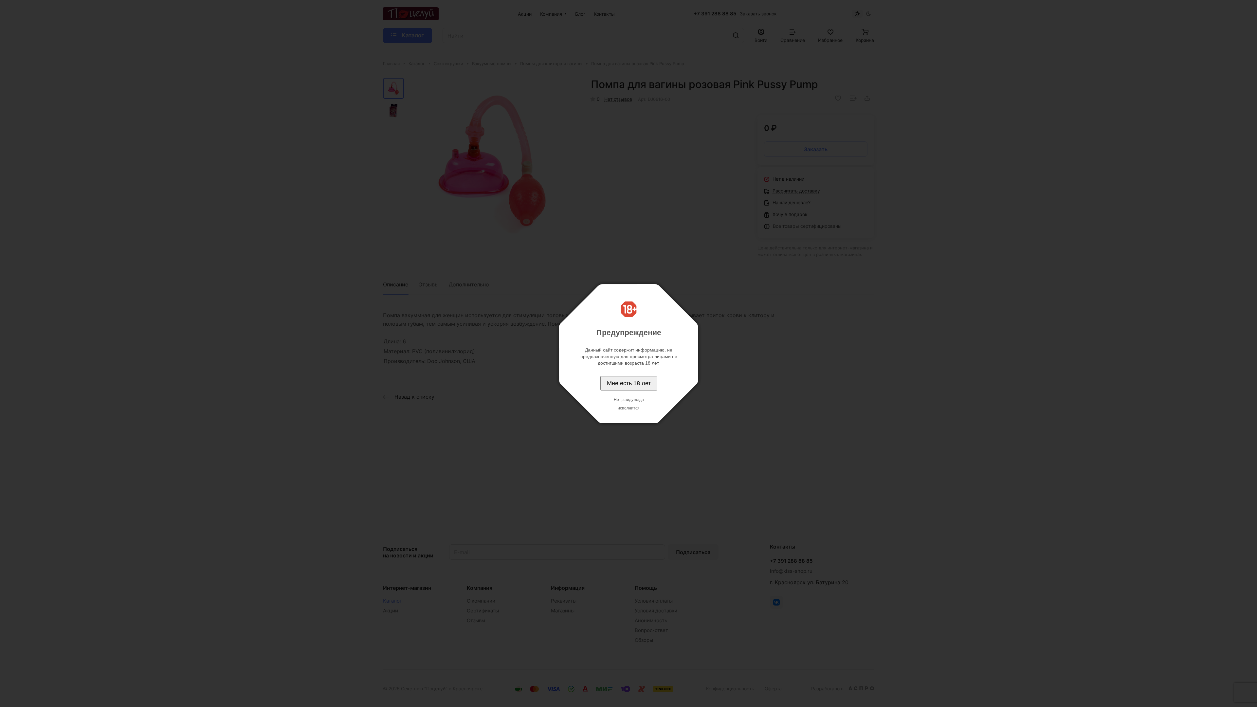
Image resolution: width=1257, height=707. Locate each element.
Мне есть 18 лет (629, 383)
